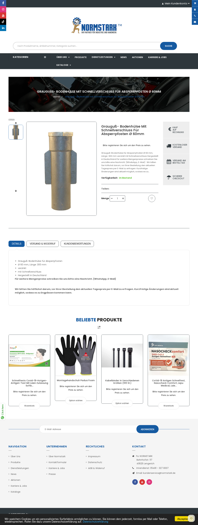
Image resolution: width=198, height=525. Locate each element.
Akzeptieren (184, 519)
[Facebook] (3, 3)
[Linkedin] (3, 28)
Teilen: (105, 188)
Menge (105, 198)
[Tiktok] (3, 22)
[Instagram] (3, 9)
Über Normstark (57, 456)
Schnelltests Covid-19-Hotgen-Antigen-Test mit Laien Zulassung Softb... (29, 383)
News (13, 474)
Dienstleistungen (20, 468)
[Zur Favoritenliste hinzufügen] (151, 198)
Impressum (94, 456)
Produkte (15, 462)
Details (16, 243)
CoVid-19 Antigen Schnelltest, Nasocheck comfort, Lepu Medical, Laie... (168, 383)
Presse (52, 474)
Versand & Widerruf (43, 243)
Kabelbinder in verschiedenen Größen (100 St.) (122, 382)
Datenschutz (95, 462)
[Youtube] (3, 15)
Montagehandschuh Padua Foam (76, 380)
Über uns (15, 456)
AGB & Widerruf (96, 468)
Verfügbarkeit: (109, 177)
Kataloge (15, 491)
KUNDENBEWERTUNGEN (77, 243)
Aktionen (15, 480)
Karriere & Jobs (19, 485)
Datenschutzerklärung (95, 521)
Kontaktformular (58, 462)
